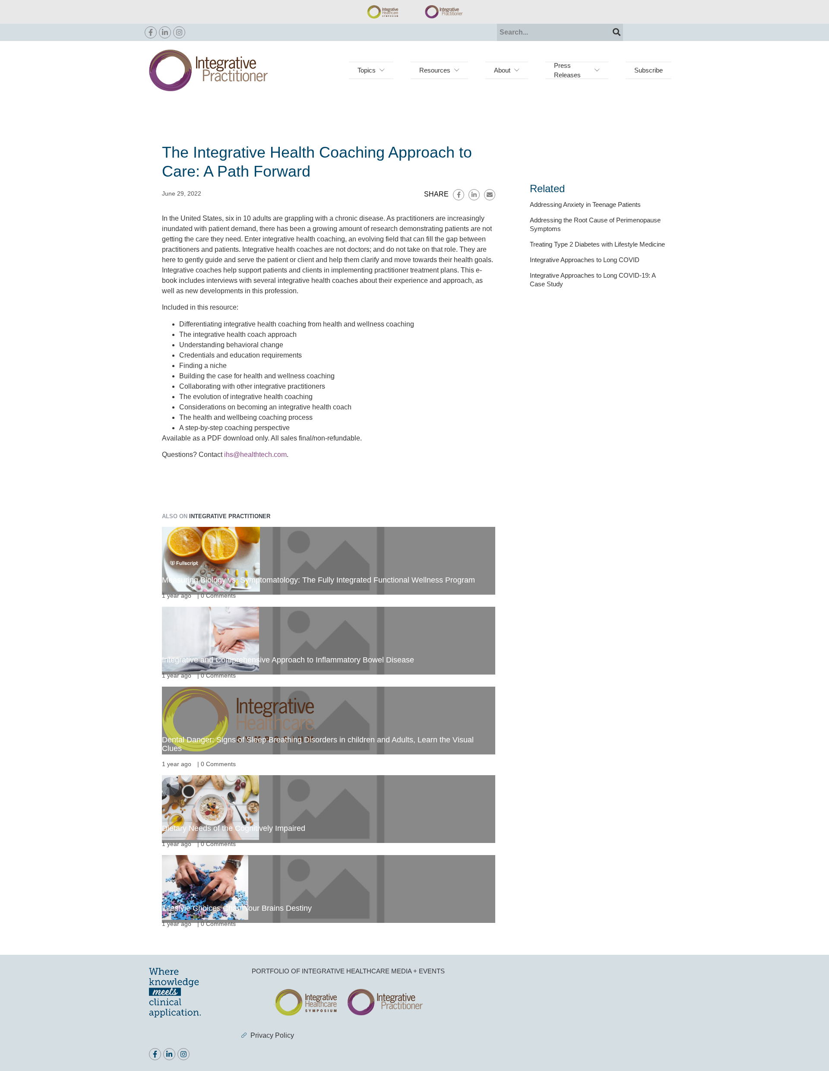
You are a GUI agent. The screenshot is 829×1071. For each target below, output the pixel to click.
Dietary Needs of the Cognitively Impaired (233, 828)
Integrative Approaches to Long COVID (584, 259)
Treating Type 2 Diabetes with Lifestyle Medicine (597, 244)
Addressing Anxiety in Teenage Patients (585, 204)
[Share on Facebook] (458, 194)
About (502, 70)
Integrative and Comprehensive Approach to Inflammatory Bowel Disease (288, 660)
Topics (367, 70)
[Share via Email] (489, 194)
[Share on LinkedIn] (474, 194)
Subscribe (648, 70)
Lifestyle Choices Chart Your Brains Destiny (237, 908)
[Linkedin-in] (165, 32)
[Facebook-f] (151, 32)
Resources (434, 70)
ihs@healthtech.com (255, 454)
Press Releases (567, 70)
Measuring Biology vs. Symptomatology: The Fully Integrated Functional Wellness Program (318, 580)
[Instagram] (179, 32)
